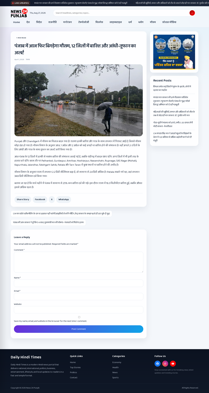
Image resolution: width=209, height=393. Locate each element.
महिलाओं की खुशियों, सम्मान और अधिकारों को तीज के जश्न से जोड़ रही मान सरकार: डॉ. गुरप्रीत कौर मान (174, 113)
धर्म (130, 22)
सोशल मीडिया (169, 22)
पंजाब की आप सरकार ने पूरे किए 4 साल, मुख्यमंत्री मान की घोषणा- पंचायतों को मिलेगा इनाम (48, 222)
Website (17, 304)
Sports (115, 377)
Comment (19, 250)
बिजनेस (99, 22)
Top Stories (75, 367)
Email (17, 291)
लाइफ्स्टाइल (116, 22)
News (115, 372)
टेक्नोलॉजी (83, 22)
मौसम (153, 22)
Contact (73, 377)
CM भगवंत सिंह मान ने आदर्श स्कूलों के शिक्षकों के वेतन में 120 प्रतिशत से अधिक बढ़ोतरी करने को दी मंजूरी (172, 137)
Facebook (40, 199)
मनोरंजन (67, 22)
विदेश (39, 22)
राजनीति (52, 22)
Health (115, 367)
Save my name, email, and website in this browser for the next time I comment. (50, 321)
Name (17, 278)
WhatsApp (63, 199)
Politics (73, 372)
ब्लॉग (140, 22)
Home (16, 22)
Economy (116, 362)
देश (28, 22)
